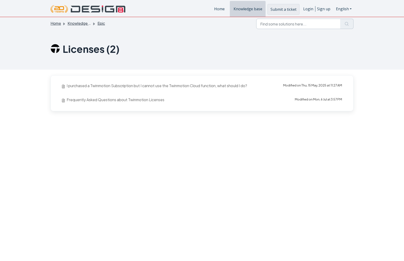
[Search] (347, 24)
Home (219, 8)
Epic (101, 23)
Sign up (323, 8)
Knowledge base (248, 8)
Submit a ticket (283, 9)
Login (308, 8)
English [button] (342, 8)
